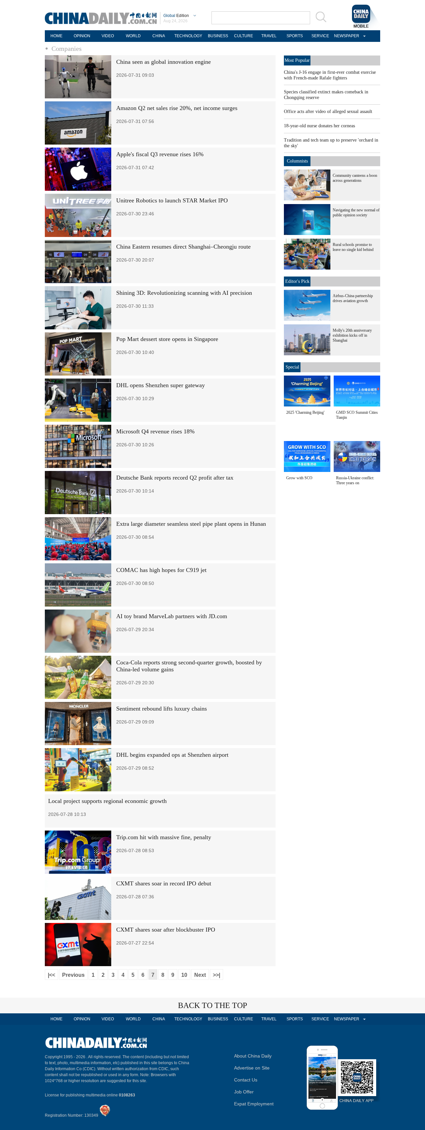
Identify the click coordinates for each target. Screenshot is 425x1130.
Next (200, 975)
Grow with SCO (299, 478)
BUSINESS (218, 36)
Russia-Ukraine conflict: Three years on (355, 480)
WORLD (133, 36)
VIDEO (108, 36)
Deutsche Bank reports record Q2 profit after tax (174, 477)
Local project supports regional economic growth (107, 801)
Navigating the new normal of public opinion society (356, 212)
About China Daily (253, 1056)
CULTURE (243, 36)
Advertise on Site (252, 1068)
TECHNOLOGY (188, 36)
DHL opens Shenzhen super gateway (160, 385)
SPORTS (295, 36)
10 (184, 975)
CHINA (158, 36)
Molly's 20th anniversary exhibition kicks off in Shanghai (352, 335)
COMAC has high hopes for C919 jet (161, 570)
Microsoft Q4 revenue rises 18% (155, 431)
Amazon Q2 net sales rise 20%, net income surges (176, 108)
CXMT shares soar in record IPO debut (163, 883)
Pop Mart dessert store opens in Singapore (167, 339)
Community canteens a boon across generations (355, 178)
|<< (51, 975)
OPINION (82, 36)
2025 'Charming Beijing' (305, 412)
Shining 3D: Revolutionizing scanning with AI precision (184, 292)
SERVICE (320, 36)
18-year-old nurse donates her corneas (319, 125)
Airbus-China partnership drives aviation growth (353, 298)
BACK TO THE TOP (212, 1005)
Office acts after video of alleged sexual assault (328, 111)
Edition (176, 15)
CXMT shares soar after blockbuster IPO (165, 929)
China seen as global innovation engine (163, 61)
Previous (73, 975)
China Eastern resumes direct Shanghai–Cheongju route (183, 246)
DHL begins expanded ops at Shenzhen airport (172, 754)
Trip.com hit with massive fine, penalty (163, 837)
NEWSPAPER (345, 36)
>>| (216, 975)
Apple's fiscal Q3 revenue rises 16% (160, 154)
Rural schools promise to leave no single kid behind (353, 247)
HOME (56, 36)
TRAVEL (269, 36)
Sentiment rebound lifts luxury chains (161, 708)
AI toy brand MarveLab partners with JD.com (171, 616)
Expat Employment (254, 1103)
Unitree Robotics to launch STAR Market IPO (172, 200)
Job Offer (244, 1091)
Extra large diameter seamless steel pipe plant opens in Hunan (191, 523)
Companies (66, 48)
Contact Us (245, 1079)
